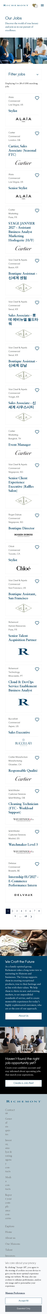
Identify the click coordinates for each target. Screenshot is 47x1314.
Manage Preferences (15, 1293)
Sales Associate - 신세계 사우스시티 (22, 405)
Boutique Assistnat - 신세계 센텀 (22, 276)
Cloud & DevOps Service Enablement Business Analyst (22, 686)
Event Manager (19, 445)
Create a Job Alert (24, 1083)
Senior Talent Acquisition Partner (22, 638)
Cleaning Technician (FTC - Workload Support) (23, 808)
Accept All (23, 1301)
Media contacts (8, 1183)
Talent (8, 1250)
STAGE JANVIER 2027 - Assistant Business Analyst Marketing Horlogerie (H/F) (21, 232)
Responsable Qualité (23, 771)
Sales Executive (19, 732)
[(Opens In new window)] (16, 5)
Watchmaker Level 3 (23, 845)
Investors (10, 1256)
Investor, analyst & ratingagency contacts (8, 1156)
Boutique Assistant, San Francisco (22, 596)
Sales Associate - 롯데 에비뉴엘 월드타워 (23, 320)
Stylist (12, 111)
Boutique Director (21, 528)
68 (26, 916)
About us (10, 1238)
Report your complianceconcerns (8, 1207)
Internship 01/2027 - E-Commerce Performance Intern (23, 881)
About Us (23, 1016)
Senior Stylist (17, 188)
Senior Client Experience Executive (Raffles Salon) (21, 485)
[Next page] (31, 916)
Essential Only (23, 1309)
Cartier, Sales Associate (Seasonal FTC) (22, 151)
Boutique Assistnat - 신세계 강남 (22, 363)
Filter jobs (16, 74)
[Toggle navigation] (42, 5)
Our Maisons (12, 1244)
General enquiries (8, 1127)
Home (8, 1232)
